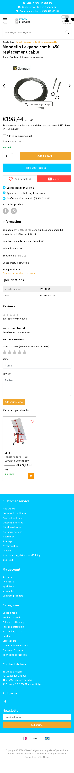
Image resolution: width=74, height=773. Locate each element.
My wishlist (9, 591)
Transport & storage (14, 650)
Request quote (36, 168)
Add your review (14, 402)
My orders (8, 581)
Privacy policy (10, 545)
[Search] (67, 32)
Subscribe (37, 725)
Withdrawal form (12, 527)
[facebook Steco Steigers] (5, 702)
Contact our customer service (19, 273)
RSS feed (8, 559)
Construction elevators (15, 645)
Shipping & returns (13, 522)
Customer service (12, 531)
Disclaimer (8, 536)
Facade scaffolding (13, 626)
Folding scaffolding (13, 622)
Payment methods (13, 517)
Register (7, 577)
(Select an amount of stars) (26, 346)
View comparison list (14, 141)
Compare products (13, 595)
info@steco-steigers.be (19, 679)
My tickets (8, 586)
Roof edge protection (15, 654)
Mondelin (13, 57)
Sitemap (7, 541)
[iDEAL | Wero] (26, 740)
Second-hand (10, 612)
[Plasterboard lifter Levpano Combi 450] (19, 431)
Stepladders (9, 640)
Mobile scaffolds (12, 617)
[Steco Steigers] (22, 21)
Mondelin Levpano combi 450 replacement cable (36, 42)
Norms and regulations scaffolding (22, 555)
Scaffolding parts (12, 631)
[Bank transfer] (37, 740)
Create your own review (33, 57)
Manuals (7, 550)
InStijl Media (43, 757)
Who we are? (10, 508)
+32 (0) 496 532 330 (16, 675)
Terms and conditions (14, 513)
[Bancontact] (48, 740)
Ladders (7, 636)
